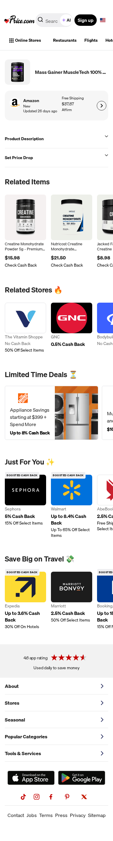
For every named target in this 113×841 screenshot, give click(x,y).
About (12, 686)
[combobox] (54, 20)
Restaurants (65, 40)
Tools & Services (23, 753)
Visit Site (101, 105)
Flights (91, 40)
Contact (16, 815)
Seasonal (15, 720)
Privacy (78, 815)
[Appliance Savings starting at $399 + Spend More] (51, 413)
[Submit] (40, 21)
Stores (12, 703)
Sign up (85, 20)
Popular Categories (26, 736)
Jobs (32, 815)
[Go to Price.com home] (19, 20)
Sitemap (97, 815)
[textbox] (102, 20)
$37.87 (68, 104)
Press (61, 815)
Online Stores (28, 40)
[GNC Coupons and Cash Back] (71, 328)
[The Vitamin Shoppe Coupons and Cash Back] (25, 328)
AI (69, 20)
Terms (46, 815)
